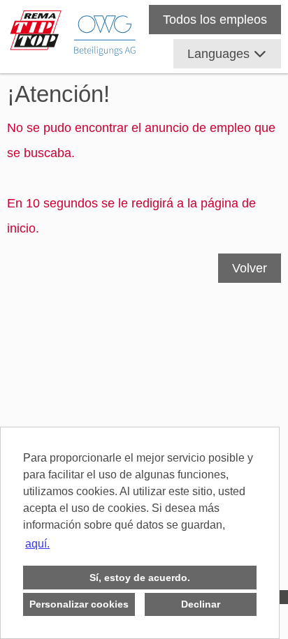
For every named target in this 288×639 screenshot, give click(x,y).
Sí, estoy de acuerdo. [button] (139, 577)
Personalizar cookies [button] (79, 604)
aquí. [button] (37, 544)
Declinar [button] (200, 604)
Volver (249, 268)
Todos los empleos (215, 20)
